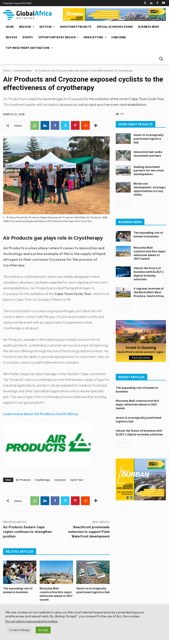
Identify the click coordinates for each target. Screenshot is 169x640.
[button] (161, 58)
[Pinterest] (75, 125)
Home (6, 70)
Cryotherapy (42, 479)
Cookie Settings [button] (19, 630)
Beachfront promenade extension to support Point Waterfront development (89, 531)
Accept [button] (43, 630)
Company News (22, 70)
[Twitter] (145, 3)
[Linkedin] (151, 3)
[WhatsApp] (34, 125)
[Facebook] (157, 3)
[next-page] (125, 205)
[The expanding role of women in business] (19, 572)
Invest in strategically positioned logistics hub (148, 139)
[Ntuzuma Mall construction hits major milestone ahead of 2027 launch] (56, 572)
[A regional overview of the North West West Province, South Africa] (123, 292)
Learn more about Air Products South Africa (40, 414)
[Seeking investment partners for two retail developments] (123, 170)
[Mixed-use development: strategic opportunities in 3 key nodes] (123, 187)
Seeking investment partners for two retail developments (149, 170)
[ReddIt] (85, 125)
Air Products (23, 479)
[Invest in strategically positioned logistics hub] (93, 572)
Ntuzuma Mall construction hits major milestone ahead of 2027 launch (150, 253)
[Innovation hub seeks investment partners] (123, 155)
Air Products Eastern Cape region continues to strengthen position (27, 531)
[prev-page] (118, 205)
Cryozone (60, 479)
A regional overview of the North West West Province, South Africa (149, 292)
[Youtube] (163, 3)
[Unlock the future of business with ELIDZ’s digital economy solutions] (123, 271)
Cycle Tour (76, 479)
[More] (95, 125)
